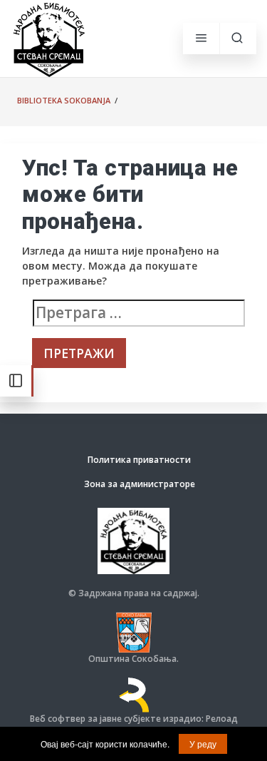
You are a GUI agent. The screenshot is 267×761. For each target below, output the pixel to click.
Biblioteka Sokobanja (63, 100)
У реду (202, 743)
